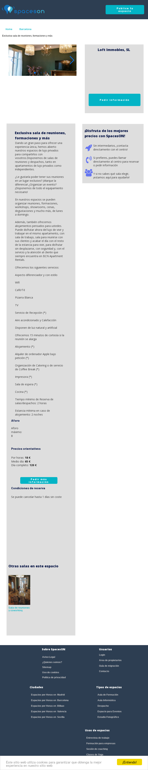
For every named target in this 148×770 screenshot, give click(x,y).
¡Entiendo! (129, 762)
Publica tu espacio (125, 10)
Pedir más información (39, 480)
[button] (72, 60)
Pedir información (115, 99)
